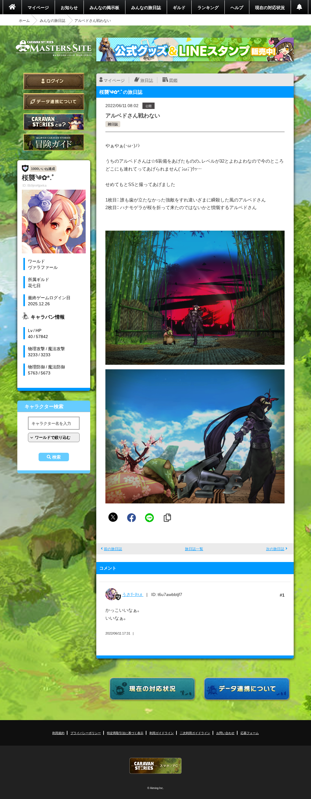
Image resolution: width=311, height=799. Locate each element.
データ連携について (53, 101)
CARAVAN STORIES (155, 766)
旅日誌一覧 (194, 548)
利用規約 (58, 732)
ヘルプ (237, 7)
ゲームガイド (53, 142)
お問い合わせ (225, 732)
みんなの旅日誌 (146, 7)
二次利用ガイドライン (195, 732)
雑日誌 (113, 124)
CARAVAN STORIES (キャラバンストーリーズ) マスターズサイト (53, 48)
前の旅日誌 (113, 548)
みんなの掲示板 (104, 7)
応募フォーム (250, 732)
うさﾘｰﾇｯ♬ (132, 594)
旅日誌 (146, 80)
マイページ (38, 7)
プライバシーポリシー (85, 732)
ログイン (53, 81)
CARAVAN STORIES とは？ (53, 121)
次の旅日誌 (275, 548)
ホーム (24, 20)
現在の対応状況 (270, 7)
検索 (56, 457)
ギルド (179, 7)
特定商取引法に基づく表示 (125, 732)
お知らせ (69, 7)
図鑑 (173, 80)
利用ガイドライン (161, 732)
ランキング (208, 7)
